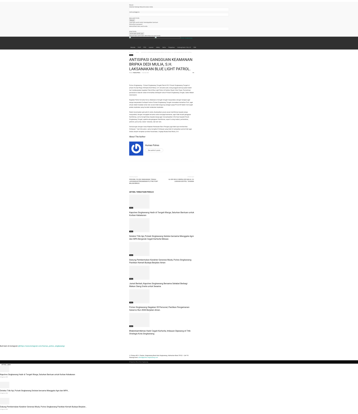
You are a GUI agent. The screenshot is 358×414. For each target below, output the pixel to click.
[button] (223, 3)
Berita (164, 47)
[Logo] (142, 38)
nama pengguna (134, 12)
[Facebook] (223, 6)
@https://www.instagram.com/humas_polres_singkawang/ (41, 346)
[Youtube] (226, 6)
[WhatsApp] (144, 77)
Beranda (133, 47)
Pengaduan (171, 47)
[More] (148, 77)
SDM (194, 47)
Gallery (158, 47)
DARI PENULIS (148, 192)
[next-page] (130, 337)
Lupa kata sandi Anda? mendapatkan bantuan (143, 22)
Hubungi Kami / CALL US (184, 47)
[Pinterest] (140, 77)
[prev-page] (129, 337)
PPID (144, 47)
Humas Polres (136, 72)
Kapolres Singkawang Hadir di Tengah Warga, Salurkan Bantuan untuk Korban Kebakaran (37, 374)
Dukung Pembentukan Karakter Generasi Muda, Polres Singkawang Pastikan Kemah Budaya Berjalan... (43, 407)
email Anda (132, 31)
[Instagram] (225, 6)
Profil (139, 47)
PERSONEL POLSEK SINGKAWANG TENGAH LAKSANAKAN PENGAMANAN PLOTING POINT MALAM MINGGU (143, 181)
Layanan (151, 47)
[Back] (129, 3)
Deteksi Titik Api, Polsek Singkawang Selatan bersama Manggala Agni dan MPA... (34, 390)
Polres (137, 52)
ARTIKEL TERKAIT (136, 192)
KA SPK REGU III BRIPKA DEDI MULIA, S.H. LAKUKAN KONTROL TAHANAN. (181, 180)
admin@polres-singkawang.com (148, 357)
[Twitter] (135, 77)
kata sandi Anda (134, 18)
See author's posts (154, 150)
